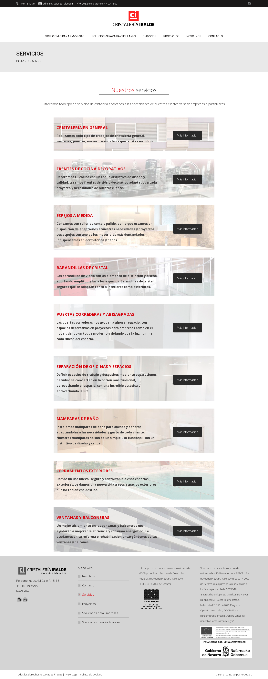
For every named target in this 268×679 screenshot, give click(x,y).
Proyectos (89, 604)
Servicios (88, 594)
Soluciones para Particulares (101, 622)
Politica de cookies (91, 674)
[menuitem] (65, 36)
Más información (187, 135)
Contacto (88, 585)
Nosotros (88, 576)
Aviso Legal (71, 674)
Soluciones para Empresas (100, 613)
